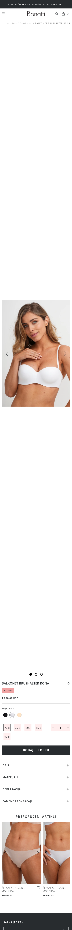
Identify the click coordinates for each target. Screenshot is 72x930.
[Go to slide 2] (36, 674)
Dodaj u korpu (36, 750)
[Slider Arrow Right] (65, 354)
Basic (14, 23)
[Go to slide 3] (41, 674)
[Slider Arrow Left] (7, 353)
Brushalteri (26, 23)
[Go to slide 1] (30, 674)
